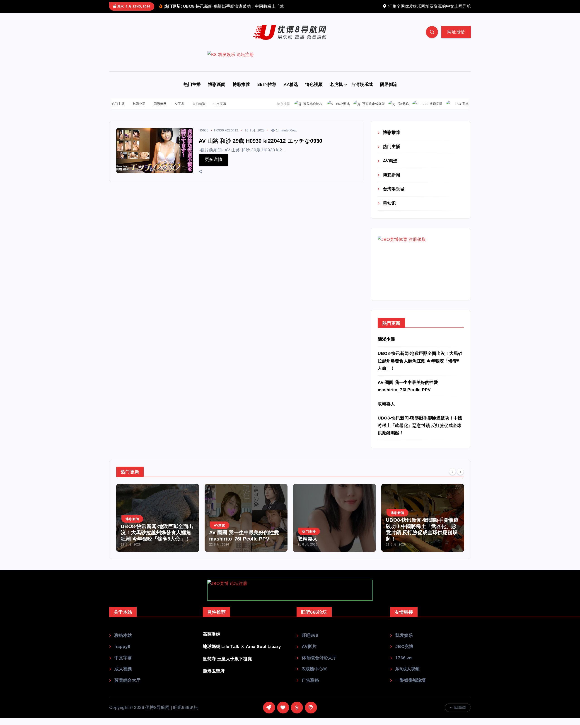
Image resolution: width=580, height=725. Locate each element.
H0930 (203, 137)
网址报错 (456, 38)
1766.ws (404, 664)
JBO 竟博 (462, 111)
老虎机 (336, 92)
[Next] (460, 478)
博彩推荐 (241, 92)
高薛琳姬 (211, 641)
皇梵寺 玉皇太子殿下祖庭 (227, 665)
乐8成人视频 (407, 676)
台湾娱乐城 (362, 92)
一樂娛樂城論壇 (410, 687)
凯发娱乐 (404, 642)
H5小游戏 (343, 111)
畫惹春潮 (411, 545)
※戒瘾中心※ (314, 676)
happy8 (122, 653)
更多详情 (213, 166)
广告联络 (310, 687)
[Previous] (452, 478)
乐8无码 (403, 111)
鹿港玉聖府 (214, 677)
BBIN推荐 (266, 92)
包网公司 (139, 110)
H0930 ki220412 (226, 137)
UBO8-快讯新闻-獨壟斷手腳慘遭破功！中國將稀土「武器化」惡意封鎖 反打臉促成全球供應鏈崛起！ (420, 432)
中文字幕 (219, 110)
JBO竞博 (404, 653)
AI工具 (179, 110)
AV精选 (291, 92)
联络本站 (123, 642)
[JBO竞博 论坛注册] (290, 597)
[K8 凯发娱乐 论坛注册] (290, 68)
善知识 (389, 210)
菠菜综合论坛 (312, 111)
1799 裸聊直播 (431, 111)
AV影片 (309, 653)
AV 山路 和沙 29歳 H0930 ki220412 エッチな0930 (260, 148)
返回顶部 (460, 714)
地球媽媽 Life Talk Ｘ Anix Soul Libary (242, 653)
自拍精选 (198, 110)
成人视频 (123, 676)
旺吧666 (310, 642)
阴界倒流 (388, 92)
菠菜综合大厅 (127, 687)
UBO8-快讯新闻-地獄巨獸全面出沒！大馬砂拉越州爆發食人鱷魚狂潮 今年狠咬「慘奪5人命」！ (420, 368)
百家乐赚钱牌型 (373, 111)
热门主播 (192, 92)
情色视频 (314, 92)
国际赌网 (160, 110)
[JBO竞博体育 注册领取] (412, 271)
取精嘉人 (386, 410)
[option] (172, 525)
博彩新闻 (216, 92)
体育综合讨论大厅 (319, 664)
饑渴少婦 (386, 346)
